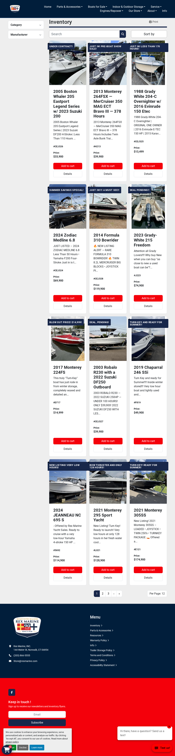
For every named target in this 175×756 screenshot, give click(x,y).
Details (68, 173)
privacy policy (12, 742)
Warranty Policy (98, 640)
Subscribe (37, 722)
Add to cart (67, 166)
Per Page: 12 (157, 593)
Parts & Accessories (68, 6)
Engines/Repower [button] (110, 10)
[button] (70, 7)
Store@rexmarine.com (25, 661)
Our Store (134, 10)
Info (164, 10)
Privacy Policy (97, 660)
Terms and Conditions (101, 655)
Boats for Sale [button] (96, 6)
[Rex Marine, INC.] (27, 627)
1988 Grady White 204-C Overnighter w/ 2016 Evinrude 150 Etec (147, 101)
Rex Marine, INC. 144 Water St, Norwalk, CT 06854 (31, 648)
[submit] (123, 34)
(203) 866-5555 (22, 655)
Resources (95, 635)
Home (47, 6)
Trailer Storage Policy (101, 650)
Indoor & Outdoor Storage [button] (128, 6)
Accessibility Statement (102, 665)
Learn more (36, 747)
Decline (22, 747)
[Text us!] (162, 749)
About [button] (151, 10)
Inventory (95, 625)
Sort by (149, 34)
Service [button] (155, 6)
